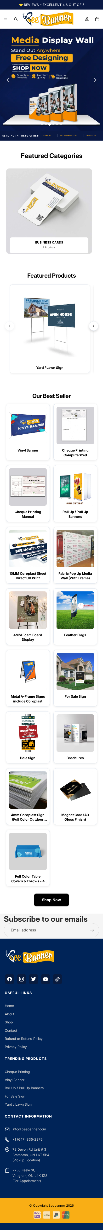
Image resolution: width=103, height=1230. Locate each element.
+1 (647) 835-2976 (27, 1139)
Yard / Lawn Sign (18, 1104)
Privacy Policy (16, 1047)
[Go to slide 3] (49, 124)
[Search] (16, 19)
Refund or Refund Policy (24, 1039)
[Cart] (97, 19)
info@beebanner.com (29, 1129)
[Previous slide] (7, 79)
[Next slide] (95, 79)
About (9, 1014)
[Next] (93, 326)
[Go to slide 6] (61, 124)
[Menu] (5, 19)
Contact (11, 1030)
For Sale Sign (15, 1096)
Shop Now (51, 899)
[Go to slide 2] (46, 124)
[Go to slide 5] (57, 124)
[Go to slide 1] (42, 124)
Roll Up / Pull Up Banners (24, 1088)
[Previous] (9, 326)
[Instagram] (21, 979)
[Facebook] (9, 979)
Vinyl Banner (14, 1080)
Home (9, 1006)
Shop (9, 1022)
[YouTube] (45, 979)
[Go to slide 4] (53, 124)
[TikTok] (57, 979)
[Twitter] (33, 979)
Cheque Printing (17, 1072)
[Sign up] (92, 930)
